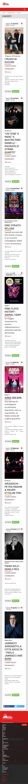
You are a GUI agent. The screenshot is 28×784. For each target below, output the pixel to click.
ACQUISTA (16, 91)
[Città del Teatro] (6, 5)
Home (3, 12)
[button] (9, 706)
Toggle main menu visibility (24, 9)
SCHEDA (9, 91)
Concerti (19, 12)
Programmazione (11, 12)
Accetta (24, 725)
